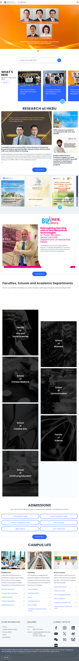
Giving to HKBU (6, 632)
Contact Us (30, 627)
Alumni (4, 627)
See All (5, 82)
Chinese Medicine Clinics (9, 629)
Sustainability (6, 637)
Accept (6, 657)
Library (4, 635)
